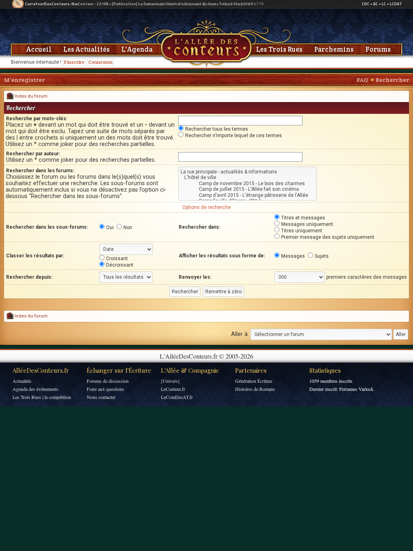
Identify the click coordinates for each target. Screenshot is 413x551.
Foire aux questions (105, 389)
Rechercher (392, 79)
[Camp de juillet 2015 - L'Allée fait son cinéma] (247, 189)
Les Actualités (86, 49)
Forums (378, 49)
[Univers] (170, 381)
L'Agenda (136, 49)
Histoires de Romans (255, 389)
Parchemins (334, 49)
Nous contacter (101, 397)
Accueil (39, 49)
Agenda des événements (35, 389)
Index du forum (30, 96)
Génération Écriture (253, 381)
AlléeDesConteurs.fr (41, 370)
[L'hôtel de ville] (247, 177)
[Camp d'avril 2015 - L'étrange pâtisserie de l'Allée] (247, 195)
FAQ (362, 79)
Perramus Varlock (356, 389)
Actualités (22, 381)
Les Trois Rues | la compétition (42, 397)
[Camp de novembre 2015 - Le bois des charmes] (247, 183)
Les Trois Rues (279, 49)
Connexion (100, 62)
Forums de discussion (108, 381)
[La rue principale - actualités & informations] (247, 172)
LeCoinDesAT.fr (177, 397)
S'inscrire (74, 62)
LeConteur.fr (173, 389)
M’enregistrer (24, 79)
